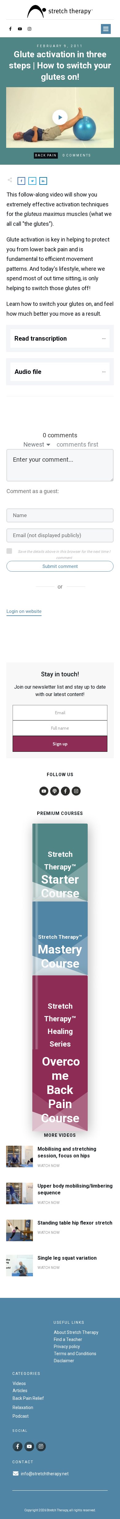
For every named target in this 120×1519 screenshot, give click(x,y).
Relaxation (23, 1407)
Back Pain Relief (28, 1398)
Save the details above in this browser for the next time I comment (64, 554)
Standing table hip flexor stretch (75, 1223)
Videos (19, 1383)
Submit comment (60, 566)
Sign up (60, 744)
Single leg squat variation (67, 1258)
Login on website (24, 611)
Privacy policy (67, 1346)
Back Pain (46, 155)
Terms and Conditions (75, 1353)
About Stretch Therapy (76, 1332)
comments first (77, 444)
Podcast (21, 1416)
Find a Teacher (68, 1339)
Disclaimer (64, 1360)
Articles (20, 1390)
